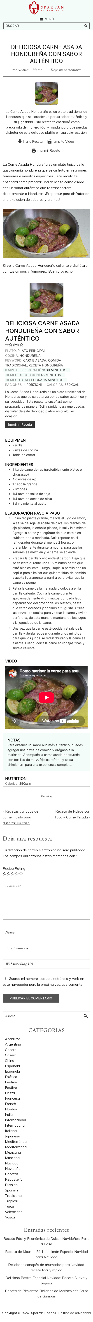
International (15, 1125)
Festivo (11, 1087)
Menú (49, 19)
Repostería (14, 1179)
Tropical (11, 1201)
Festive (11, 1082)
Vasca (10, 1217)
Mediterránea (16, 1147)
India (9, 1114)
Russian (11, 1184)
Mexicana (13, 1152)
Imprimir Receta (48, 151)
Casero (10, 1055)
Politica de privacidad (74, 1313)
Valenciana (14, 1211)
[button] (7, 344)
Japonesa (12, 1136)
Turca (9, 1206)
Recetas (47, 796)
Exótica (11, 1076)
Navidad (12, 1163)
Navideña (13, 1168)
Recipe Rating (14, 868)
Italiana (11, 1130)
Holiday (11, 1109)
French (10, 1103)
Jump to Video (62, 142)
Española (12, 1071)
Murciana (12, 1157)
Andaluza (12, 1039)
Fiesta (10, 1093)
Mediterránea (16, 1141)
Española (12, 1066)
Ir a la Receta (32, 142)
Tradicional (13, 1195)
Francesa (12, 1098)
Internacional (15, 1120)
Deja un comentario (66, 70)
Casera (10, 1049)
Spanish (11, 1190)
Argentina (13, 1044)
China (9, 1060)
